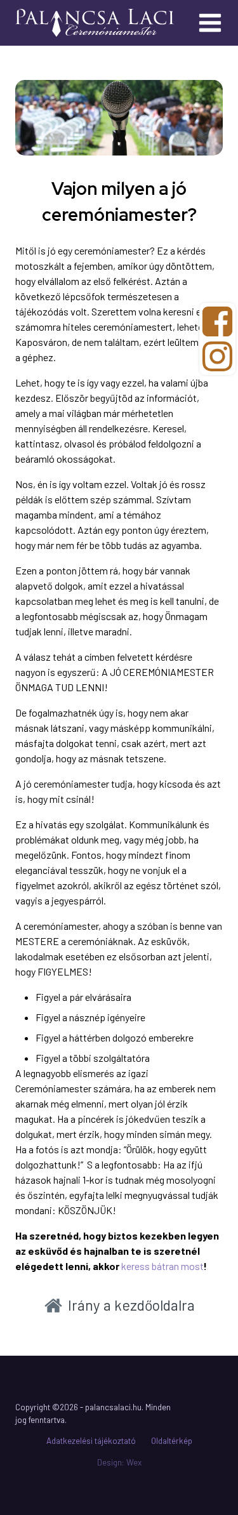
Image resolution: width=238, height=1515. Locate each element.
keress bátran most (162, 1266)
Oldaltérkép (171, 1441)
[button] (119, 1305)
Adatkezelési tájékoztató (91, 1441)
